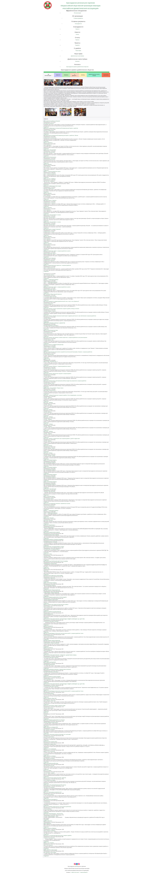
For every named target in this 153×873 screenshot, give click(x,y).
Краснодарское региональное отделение (80, 3)
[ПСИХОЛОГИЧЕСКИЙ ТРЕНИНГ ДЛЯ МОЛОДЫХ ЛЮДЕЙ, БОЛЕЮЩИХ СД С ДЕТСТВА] (64, 618)
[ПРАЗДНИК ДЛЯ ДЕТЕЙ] (50, 662)
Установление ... (47, 801)
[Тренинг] (46, 712)
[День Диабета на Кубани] (50, 756)
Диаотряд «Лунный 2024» (49, 152)
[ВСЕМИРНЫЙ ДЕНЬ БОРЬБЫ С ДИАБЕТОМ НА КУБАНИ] (57, 669)
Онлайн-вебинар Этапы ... (49, 383)
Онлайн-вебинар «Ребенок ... (50, 368)
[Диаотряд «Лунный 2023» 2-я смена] (52, 214)
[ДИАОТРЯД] (47, 359)
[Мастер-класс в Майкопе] (50, 178)
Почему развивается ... (49, 303)
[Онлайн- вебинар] (48, 409)
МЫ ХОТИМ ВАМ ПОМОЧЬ (50, 462)
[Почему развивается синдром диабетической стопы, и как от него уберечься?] (61, 301)
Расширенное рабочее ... (49, 123)
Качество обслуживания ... (49, 505)
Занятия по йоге (47, 556)
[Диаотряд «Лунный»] (49, 517)
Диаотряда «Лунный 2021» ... (50, 390)
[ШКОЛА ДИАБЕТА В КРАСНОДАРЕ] (52, 676)
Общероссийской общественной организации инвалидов (80, 5)
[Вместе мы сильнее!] (49, 842)
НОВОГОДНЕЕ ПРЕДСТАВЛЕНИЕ (51, 592)
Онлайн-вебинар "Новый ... (50, 448)
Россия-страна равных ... (49, 794)
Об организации (77, 12)
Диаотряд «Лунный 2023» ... (50, 217)
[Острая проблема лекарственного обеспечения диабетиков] (57, 806)
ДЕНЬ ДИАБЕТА (47, 823)
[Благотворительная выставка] (51, 330)
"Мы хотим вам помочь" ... (49, 274)
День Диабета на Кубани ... (50, 729)
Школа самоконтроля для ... (50, 267)
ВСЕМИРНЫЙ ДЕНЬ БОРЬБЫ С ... (51, 325)
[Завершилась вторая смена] (50, 741)
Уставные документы (78, 18)
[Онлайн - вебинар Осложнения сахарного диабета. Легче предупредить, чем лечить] (63, 395)
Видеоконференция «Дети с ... (50, 253)
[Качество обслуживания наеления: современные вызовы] (57, 503)
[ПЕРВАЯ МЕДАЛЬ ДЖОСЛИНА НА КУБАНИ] (54, 719)
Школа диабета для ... (48, 606)
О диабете (77, 45)
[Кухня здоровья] (48, 164)
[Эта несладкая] (47, 770)
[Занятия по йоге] (48, 553)
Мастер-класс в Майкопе (49, 181)
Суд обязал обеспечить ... (49, 736)
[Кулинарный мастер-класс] (50, 157)
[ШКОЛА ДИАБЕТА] (48, 626)
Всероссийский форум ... (49, 635)
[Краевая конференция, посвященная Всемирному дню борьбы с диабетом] (61, 128)
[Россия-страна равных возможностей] (52, 792)
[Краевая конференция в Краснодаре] (52, 185)
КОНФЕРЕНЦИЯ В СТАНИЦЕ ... (51, 541)
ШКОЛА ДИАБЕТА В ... (49, 614)
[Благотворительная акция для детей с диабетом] (55, 777)
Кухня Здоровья (47, 210)
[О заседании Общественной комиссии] (53, 294)
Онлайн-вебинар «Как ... (49, 339)
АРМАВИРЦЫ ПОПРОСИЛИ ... (51, 563)
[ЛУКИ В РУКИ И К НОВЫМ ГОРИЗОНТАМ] (53, 344)
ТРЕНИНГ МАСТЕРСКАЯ (49, 491)
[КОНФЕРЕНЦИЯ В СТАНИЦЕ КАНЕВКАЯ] (53, 539)
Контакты (77, 61)
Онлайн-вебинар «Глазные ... (50, 311)
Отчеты (77, 34)
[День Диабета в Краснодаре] (50, 849)
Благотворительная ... (48, 332)
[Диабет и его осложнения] (50, 748)
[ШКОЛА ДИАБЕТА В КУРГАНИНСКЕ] (52, 611)
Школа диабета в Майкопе (49, 830)
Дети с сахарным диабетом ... (50, 173)
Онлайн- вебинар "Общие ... (50, 455)
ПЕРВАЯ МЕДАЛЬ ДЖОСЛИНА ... (51, 722)
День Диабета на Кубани (49, 758)
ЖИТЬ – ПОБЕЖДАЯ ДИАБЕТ (50, 282)
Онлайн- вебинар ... (48, 412)
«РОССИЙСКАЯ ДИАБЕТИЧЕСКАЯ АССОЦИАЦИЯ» (80, 8)
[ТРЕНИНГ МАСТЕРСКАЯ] (50, 489)
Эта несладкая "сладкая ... (49, 772)
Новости (77, 29)
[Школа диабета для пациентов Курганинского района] (56, 604)
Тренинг (45, 715)
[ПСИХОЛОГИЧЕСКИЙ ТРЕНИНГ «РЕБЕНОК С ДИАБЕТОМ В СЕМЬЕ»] (60, 655)
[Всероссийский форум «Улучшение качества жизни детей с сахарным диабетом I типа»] (63, 633)
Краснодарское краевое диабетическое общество (77, 66)
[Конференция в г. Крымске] (50, 200)
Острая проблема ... (48, 809)
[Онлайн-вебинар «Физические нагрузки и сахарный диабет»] (57, 373)
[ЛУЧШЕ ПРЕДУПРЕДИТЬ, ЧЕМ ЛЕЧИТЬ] (53, 813)
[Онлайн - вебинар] (48, 402)
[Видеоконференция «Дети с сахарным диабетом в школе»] (57, 250)
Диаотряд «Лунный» (48, 520)
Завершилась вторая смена (50, 744)
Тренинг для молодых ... (49, 707)
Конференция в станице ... (49, 231)
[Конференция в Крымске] (50, 258)
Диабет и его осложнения (49, 751)
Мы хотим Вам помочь (49, 498)
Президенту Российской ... (49, 787)
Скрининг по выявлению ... (50, 837)
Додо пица (46, 570)
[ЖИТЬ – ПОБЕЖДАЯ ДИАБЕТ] (51, 279)
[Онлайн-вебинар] (48, 445)
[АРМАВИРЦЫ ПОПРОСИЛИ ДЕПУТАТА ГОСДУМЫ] (56, 561)
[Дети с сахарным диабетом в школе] (52, 171)
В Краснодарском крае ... (49, 354)
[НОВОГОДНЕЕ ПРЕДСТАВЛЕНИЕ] (52, 590)
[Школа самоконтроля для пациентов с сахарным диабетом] (57, 265)
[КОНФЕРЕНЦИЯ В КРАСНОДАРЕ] (52, 532)
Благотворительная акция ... (50, 780)
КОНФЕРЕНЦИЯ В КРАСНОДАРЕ (51, 534)
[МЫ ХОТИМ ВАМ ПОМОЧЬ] (50, 460)
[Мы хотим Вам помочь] (49, 496)
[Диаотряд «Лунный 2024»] (50, 149)
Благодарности (78, 23)
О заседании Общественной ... (50, 296)
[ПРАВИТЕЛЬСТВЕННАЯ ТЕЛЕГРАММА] (53, 575)
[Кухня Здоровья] (48, 207)
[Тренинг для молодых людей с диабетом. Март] (54, 705)
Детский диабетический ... (49, 765)
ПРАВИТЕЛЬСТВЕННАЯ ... (50, 578)
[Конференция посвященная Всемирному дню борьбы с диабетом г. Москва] (61, 135)
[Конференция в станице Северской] (52, 229)
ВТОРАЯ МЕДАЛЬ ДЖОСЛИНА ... (51, 599)
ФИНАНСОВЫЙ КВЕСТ (49, 527)
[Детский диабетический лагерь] (51, 763)
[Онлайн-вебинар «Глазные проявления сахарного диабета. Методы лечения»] (61, 308)
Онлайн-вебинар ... (48, 318)
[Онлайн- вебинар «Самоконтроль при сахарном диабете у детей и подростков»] (62, 438)
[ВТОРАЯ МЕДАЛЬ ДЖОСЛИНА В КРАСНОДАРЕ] (55, 597)
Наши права (78, 50)
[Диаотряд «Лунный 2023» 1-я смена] (52, 222)
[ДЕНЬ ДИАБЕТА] (48, 820)
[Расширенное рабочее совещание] (52, 120)
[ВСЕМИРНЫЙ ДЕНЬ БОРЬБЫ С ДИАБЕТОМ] (54, 323)
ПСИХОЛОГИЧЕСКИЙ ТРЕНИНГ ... (52, 621)
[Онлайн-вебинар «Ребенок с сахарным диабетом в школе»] (57, 366)
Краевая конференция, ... (49, 130)
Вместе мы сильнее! (48, 845)
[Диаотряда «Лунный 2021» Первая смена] (53, 388)
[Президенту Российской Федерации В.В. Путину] (55, 784)
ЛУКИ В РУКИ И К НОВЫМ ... (50, 347)
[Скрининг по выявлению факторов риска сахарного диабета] (57, 835)
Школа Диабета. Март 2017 (50, 700)
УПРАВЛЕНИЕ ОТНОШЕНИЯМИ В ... (52, 549)
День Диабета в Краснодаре (50, 852)
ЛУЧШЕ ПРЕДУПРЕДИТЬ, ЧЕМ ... (51, 816)
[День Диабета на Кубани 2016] (51, 727)
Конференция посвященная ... (50, 137)
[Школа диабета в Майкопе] (50, 828)
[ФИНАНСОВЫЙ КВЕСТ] (49, 525)
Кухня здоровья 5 (47, 145)
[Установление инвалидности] (50, 799)
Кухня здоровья (47, 166)
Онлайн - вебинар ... (48, 397)
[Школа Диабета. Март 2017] (50, 698)
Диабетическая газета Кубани (77, 55)
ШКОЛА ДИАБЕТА (48, 628)
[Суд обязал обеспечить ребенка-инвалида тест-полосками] (57, 734)
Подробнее (46, 127)
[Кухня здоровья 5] (48, 142)
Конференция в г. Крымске (49, 202)
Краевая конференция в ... (49, 188)
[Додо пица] (46, 568)
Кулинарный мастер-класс (49, 159)
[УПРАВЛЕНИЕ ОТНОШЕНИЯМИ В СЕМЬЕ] (54, 546)
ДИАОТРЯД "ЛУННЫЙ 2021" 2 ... (51, 361)
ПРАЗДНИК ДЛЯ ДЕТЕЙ (49, 664)
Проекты (77, 39)
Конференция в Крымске (49, 260)
